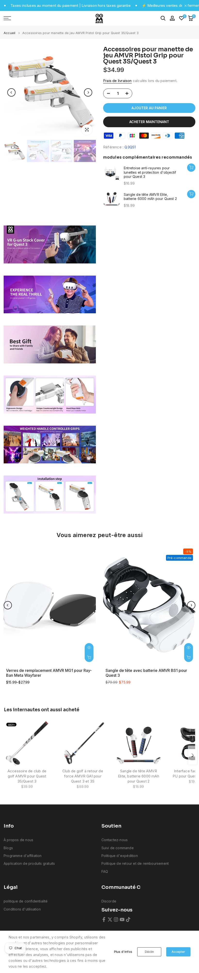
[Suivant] (88, 92)
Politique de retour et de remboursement (135, 863)
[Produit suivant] (193, 755)
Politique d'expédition (119, 856)
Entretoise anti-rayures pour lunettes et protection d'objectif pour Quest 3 (150, 172)
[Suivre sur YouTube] (122, 919)
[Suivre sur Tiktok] (128, 919)
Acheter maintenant (149, 122)
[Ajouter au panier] (191, 167)
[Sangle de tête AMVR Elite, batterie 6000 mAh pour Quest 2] (138, 743)
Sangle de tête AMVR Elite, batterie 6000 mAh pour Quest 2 (150, 196)
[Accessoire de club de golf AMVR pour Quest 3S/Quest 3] (27, 743)
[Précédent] (11, 92)
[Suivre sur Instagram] (116, 919)
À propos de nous (18, 840)
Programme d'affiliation (23, 856)
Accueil (9, 33)
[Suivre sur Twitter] (110, 919)
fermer (193, 5)
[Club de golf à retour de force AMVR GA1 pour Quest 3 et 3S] (83, 743)
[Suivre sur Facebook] (103, 919)
